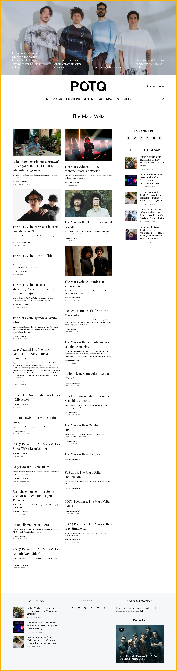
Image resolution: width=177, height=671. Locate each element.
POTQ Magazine (21, 182)
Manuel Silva (71, 238)
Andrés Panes (20, 336)
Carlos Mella (71, 441)
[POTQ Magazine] (88, 86)
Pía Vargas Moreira (23, 305)
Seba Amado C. (72, 329)
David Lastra (71, 412)
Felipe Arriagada (73, 298)
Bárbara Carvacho (22, 243)
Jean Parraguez (72, 361)
